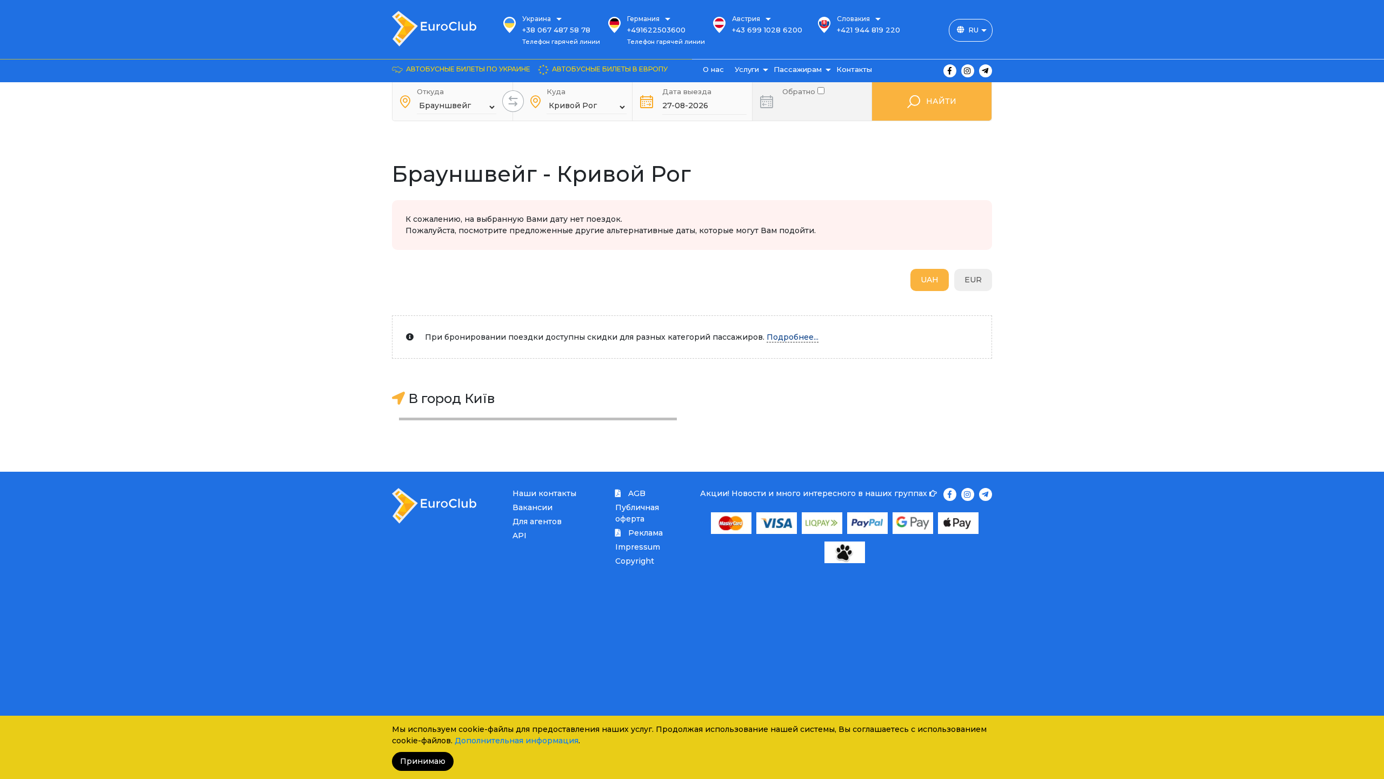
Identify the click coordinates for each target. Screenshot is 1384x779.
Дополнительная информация (516, 740)
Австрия (746, 19)
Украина (536, 19)
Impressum (637, 547)
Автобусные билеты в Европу (610, 69)
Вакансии (533, 507)
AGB (636, 493)
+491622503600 (656, 29)
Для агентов (537, 521)
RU (973, 29)
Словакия (853, 19)
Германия (643, 19)
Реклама (644, 533)
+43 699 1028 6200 (767, 29)
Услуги (747, 69)
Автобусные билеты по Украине (468, 69)
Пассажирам (798, 69)
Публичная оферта (637, 513)
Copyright (634, 561)
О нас (713, 69)
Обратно (799, 90)
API (520, 535)
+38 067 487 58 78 (556, 29)
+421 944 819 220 (868, 29)
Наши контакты (544, 493)
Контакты (854, 69)
